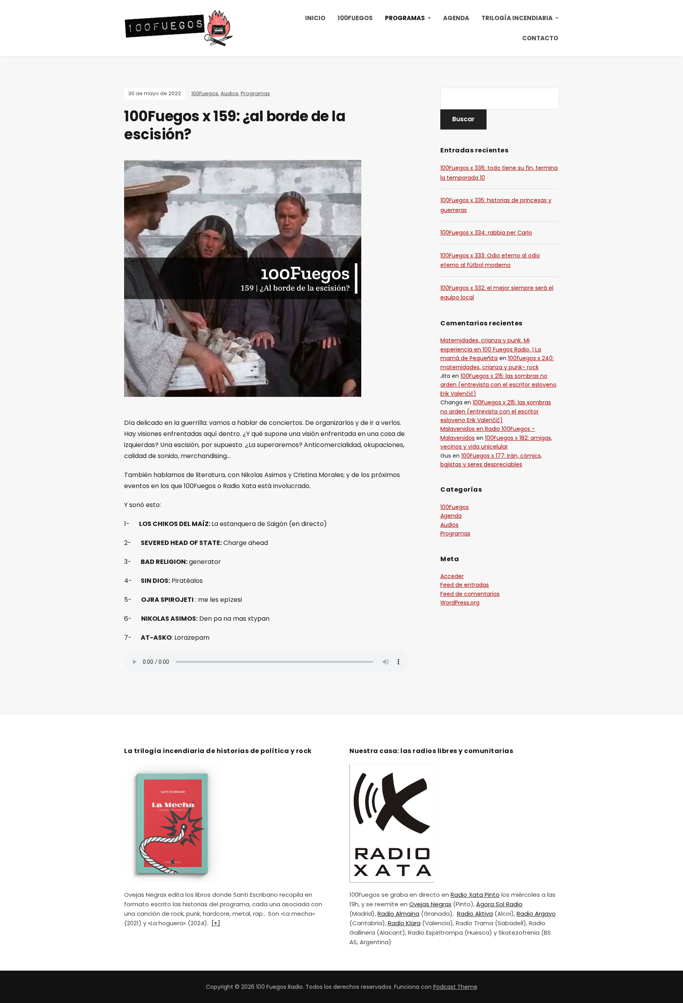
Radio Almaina (398, 913)
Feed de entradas (464, 585)
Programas (405, 18)
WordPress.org (459, 603)
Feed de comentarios (470, 594)
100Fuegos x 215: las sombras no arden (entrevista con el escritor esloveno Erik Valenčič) (498, 385)
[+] (215, 923)
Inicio (315, 18)
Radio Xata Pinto (475, 894)
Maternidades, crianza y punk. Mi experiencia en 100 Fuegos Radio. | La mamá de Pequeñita (490, 349)
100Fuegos (355, 18)
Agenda (456, 18)
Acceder (452, 576)
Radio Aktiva (475, 913)
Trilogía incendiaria (517, 18)
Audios (229, 93)
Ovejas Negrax (430, 904)
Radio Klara (404, 923)
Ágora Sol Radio (499, 904)
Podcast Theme (455, 987)
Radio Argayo (536, 913)
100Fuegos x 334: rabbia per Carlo (486, 233)
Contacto (540, 38)
